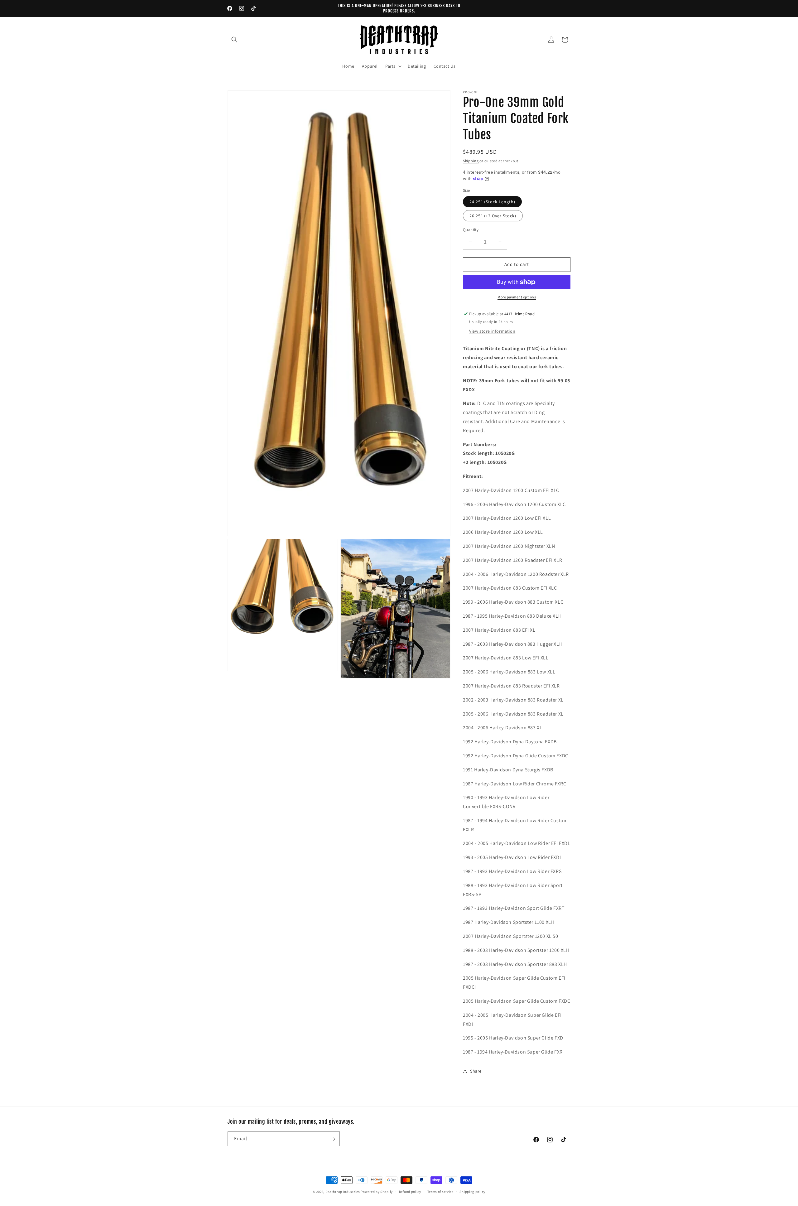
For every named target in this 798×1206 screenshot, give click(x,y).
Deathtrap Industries (342, 1191)
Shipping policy (472, 1191)
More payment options (517, 297)
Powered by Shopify (377, 1191)
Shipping (471, 160)
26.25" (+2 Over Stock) (492, 216)
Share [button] (476, 1071)
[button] (234, 39)
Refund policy (410, 1191)
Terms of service (440, 1191)
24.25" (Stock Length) (492, 202)
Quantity (470, 229)
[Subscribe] (332, 1139)
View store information (492, 331)
